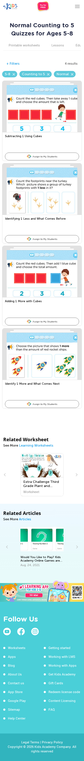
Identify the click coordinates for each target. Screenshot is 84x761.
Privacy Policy (52, 742)
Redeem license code (64, 692)
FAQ (51, 709)
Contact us (16, 683)
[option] (42, 474)
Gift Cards (55, 683)
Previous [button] (5, 475)
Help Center (16, 718)
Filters (12, 63)
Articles (25, 519)
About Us (15, 674)
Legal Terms (30, 742)
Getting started (59, 648)
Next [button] (76, 475)
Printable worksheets (24, 45)
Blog (11, 665)
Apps (12, 656)
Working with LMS (61, 656)
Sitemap (14, 709)
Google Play (17, 700)
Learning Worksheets (36, 445)
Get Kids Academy (62, 674)
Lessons (57, 45)
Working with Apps (62, 665)
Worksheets (16, 648)
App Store (15, 692)
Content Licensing (62, 700)
